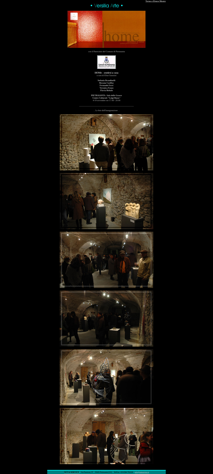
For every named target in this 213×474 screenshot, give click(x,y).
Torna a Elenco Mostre (155, 1)
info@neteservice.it (142, 472)
